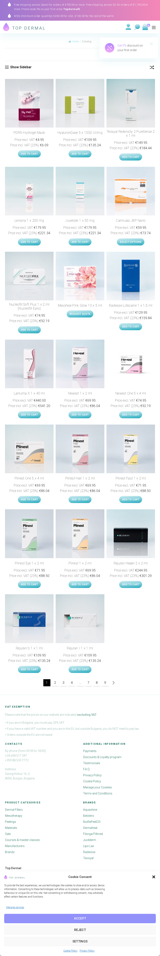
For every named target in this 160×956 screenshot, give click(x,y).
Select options (130, 241)
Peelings (10, 822)
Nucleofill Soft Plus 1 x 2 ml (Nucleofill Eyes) (29, 306)
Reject (80, 930)
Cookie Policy (70, 950)
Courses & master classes (22, 840)
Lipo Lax (88, 846)
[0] (145, 27)
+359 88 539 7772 (17, 760)
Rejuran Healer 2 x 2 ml (131, 563)
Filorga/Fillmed (93, 834)
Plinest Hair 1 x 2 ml (80, 478)
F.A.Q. (86, 769)
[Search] (137, 27)
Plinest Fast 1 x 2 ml (131, 478)
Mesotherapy (13, 816)
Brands (10, 852)
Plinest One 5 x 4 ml (29, 478)
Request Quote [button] (80, 313)
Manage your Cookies (97, 787)
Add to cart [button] (29, 153)
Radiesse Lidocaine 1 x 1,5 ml (130, 305)
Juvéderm (89, 840)
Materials (11, 828)
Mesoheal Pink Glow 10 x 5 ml (80, 305)
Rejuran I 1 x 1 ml (80, 648)
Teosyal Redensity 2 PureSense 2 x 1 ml (131, 134)
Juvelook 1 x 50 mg (79, 221)
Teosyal (88, 858)
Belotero (88, 816)
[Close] (151, 44)
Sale (8, 834)
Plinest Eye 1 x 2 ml (29, 563)
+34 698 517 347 (16, 755)
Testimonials (91, 763)
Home (75, 41)
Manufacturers (15, 846)
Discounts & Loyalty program (102, 757)
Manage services (15, 907)
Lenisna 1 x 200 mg (29, 221)
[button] (154, 877)
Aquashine (90, 810)
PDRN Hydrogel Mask (29, 133)
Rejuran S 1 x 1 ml (29, 648)
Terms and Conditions (97, 793)
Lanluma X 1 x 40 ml (29, 393)
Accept (80, 918)
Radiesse (89, 852)
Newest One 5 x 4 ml (130, 393)
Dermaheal (90, 828)
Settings (80, 941)
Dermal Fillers (14, 810)
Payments (89, 751)
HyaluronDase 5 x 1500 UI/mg (80, 133)
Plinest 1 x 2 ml (80, 563)
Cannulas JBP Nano (130, 221)
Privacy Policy (87, 950)
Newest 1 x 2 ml (80, 393)
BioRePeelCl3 (91, 822)
